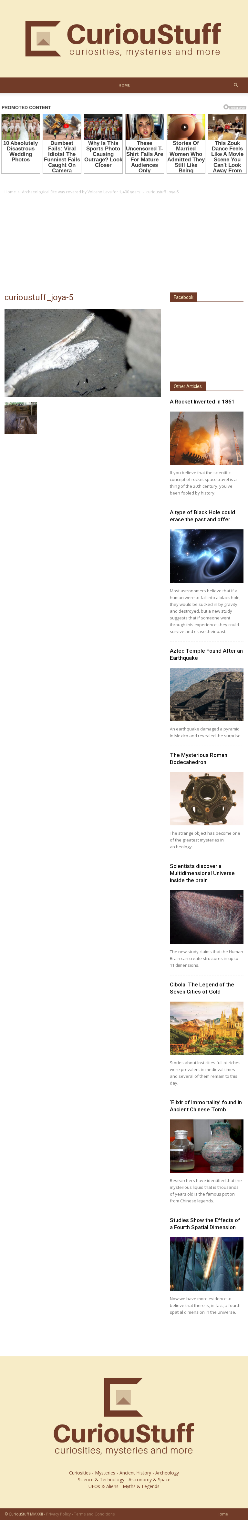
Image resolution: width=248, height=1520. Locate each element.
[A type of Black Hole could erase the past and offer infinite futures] (206, 556)
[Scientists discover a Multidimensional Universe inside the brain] (206, 917)
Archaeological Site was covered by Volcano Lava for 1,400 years (81, 192)
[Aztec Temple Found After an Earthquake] (206, 694)
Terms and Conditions (94, 1514)
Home (124, 85)
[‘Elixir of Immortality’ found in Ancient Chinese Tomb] (206, 1146)
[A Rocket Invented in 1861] (206, 438)
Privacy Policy (58, 1514)
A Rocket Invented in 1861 (202, 401)
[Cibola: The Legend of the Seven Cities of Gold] (206, 1028)
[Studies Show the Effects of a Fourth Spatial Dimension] (206, 1263)
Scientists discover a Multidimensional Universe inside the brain (202, 873)
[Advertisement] (124, 244)
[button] (235, 85)
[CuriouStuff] (124, 38)
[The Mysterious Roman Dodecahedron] (206, 798)
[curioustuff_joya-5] (83, 395)
